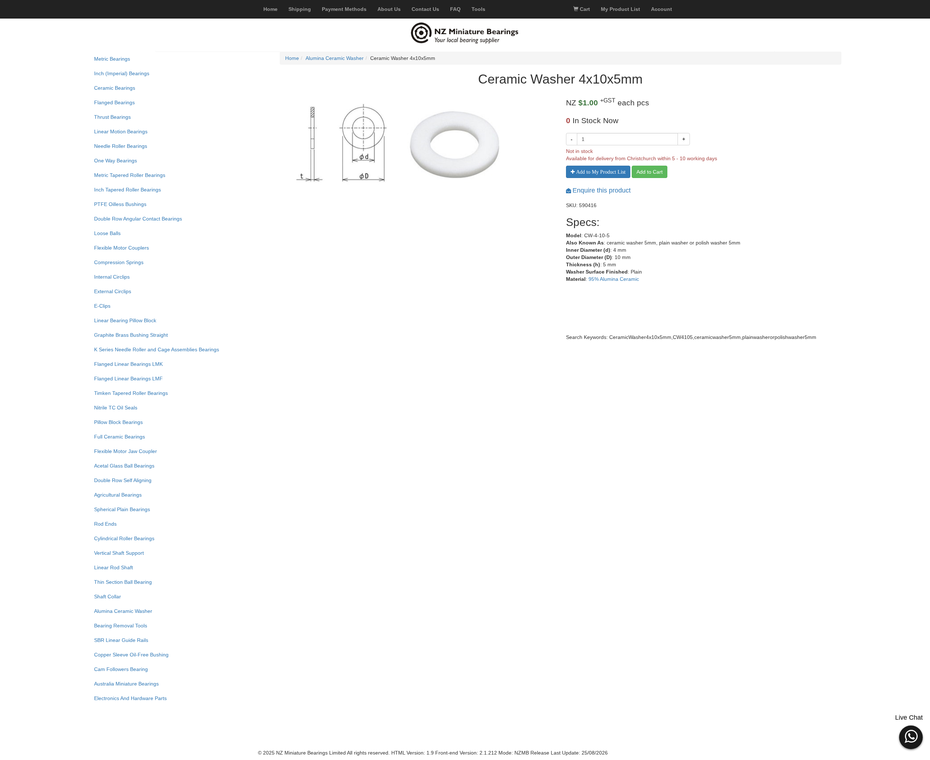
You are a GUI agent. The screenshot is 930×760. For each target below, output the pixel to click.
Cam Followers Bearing (121, 669)
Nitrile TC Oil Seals (115, 408)
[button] (911, 736)
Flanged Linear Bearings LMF (128, 378)
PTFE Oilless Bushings (120, 204)
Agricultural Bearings (118, 495)
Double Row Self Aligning (122, 480)
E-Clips (102, 306)
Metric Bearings (112, 59)
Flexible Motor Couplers (121, 248)
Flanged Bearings (114, 102)
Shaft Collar (107, 596)
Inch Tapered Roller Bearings (127, 190)
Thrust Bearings (112, 117)
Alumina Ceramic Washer (123, 611)
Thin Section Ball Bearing (123, 582)
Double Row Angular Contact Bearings (138, 219)
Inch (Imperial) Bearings (121, 73)
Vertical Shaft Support (119, 553)
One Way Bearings (115, 160)
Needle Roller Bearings (120, 146)
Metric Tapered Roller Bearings (129, 175)
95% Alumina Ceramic (614, 279)
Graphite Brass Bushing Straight (131, 335)
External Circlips (112, 291)
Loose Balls (107, 233)
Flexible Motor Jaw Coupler (125, 451)
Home (292, 58)
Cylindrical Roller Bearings (124, 538)
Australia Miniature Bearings (126, 684)
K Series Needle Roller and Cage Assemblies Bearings (156, 349)
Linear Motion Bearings (120, 131)
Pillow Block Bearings (118, 422)
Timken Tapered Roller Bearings (131, 393)
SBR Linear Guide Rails (121, 640)
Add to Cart (649, 172)
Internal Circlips (112, 277)
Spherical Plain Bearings (122, 509)
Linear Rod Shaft (113, 567)
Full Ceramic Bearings (119, 437)
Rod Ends (105, 524)
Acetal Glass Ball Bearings (124, 466)
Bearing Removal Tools (120, 625)
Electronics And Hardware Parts (130, 698)
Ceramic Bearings (114, 88)
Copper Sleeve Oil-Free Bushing (131, 655)
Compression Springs (118, 262)
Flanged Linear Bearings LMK (128, 364)
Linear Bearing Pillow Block (125, 320)
